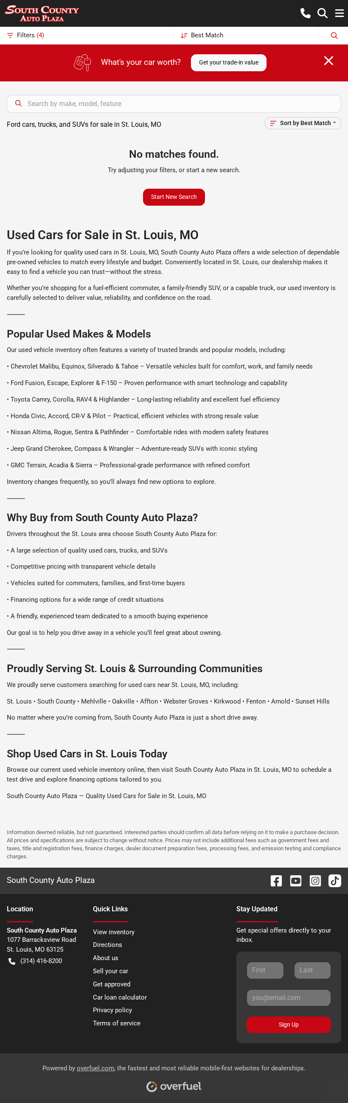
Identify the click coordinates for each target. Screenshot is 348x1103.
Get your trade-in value (228, 62)
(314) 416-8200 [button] (41, 961)
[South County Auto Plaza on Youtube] (292, 880)
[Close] (328, 61)
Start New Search (174, 196)
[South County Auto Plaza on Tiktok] (331, 880)
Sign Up (289, 1024)
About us (105, 958)
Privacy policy (112, 1010)
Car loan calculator (120, 997)
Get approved (111, 984)
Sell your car (110, 971)
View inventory (114, 932)
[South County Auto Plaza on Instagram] (312, 880)
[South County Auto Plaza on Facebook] (273, 880)
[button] (305, 13)
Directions (107, 945)
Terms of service (116, 1023)
